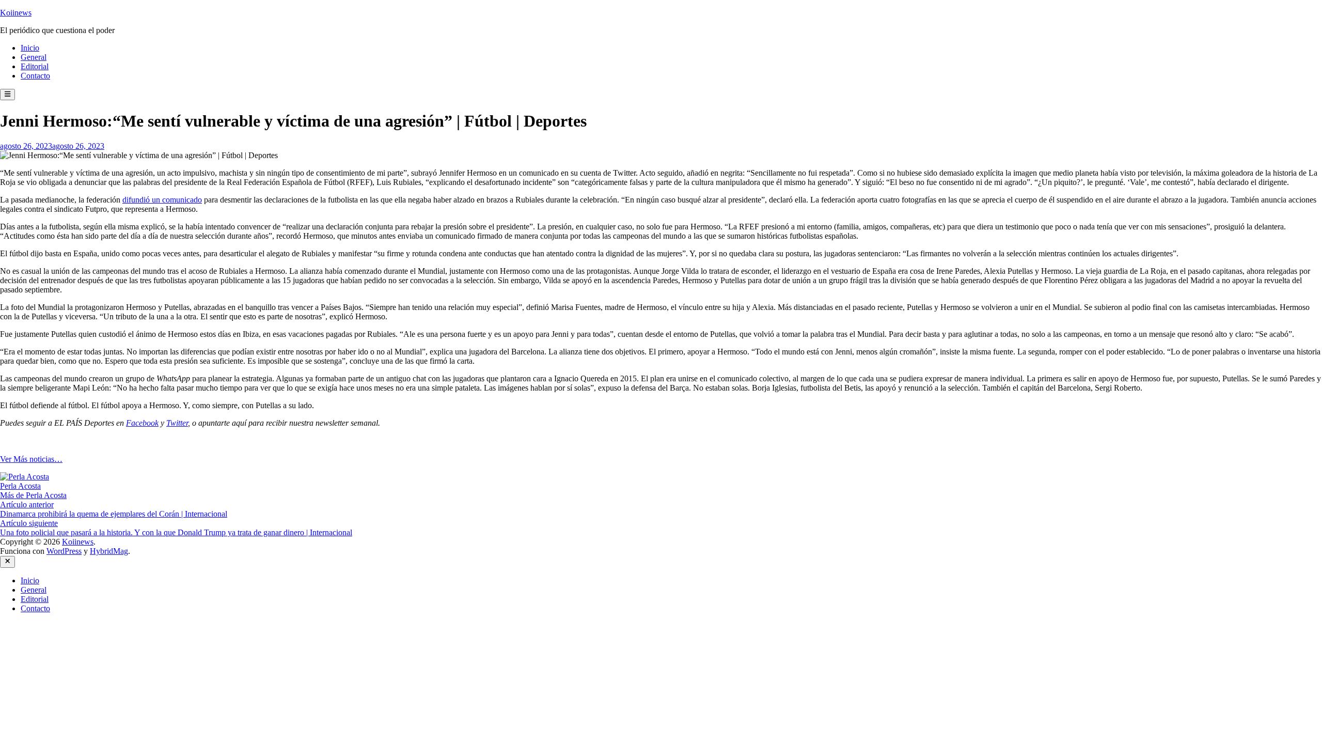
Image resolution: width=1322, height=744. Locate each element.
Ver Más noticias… (31, 459)
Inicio (30, 47)
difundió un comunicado (162, 199)
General (33, 57)
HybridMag (109, 551)
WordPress (64, 551)
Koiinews (16, 12)
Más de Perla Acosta (33, 495)
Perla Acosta (20, 486)
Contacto (35, 75)
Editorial (35, 66)
